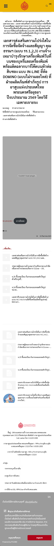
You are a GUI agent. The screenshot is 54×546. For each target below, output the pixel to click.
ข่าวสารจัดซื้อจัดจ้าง (10, 119)
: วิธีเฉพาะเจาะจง (38, 112)
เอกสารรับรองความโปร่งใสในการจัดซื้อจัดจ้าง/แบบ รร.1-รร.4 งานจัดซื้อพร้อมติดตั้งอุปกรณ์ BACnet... (30, 299)
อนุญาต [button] (39, 537)
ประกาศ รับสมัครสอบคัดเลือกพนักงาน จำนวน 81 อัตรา (26, 483)
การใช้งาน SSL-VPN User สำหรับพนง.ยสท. (21, 489)
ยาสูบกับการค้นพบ (12, 475)
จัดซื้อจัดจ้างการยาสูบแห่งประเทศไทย (29, 21)
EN (49, 496)
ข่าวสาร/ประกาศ (18, 108)
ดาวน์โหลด (20, 221)
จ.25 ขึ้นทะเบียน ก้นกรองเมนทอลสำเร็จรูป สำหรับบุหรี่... (29, 277)
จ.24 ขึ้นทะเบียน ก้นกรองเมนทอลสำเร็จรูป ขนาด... (29, 288)
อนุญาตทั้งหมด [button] (14, 537)
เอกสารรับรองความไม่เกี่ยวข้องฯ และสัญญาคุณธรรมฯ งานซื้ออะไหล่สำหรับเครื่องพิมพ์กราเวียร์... (34, 397)
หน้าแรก (8, 21)
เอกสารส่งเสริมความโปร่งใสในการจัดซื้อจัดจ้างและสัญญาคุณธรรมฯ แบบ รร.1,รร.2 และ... (30, 256)
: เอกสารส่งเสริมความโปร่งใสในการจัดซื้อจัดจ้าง (19, 115)
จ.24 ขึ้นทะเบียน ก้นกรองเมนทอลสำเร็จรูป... (34, 370)
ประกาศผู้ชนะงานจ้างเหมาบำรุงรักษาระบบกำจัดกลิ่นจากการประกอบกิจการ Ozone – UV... (31, 267)
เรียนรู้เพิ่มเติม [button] (31, 501)
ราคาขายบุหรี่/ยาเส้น (13, 468)
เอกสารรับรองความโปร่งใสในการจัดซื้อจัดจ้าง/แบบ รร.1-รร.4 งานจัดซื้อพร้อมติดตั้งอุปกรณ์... (33, 385)
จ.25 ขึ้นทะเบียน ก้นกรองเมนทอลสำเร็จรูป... (34, 357)
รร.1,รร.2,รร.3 (7, 221)
